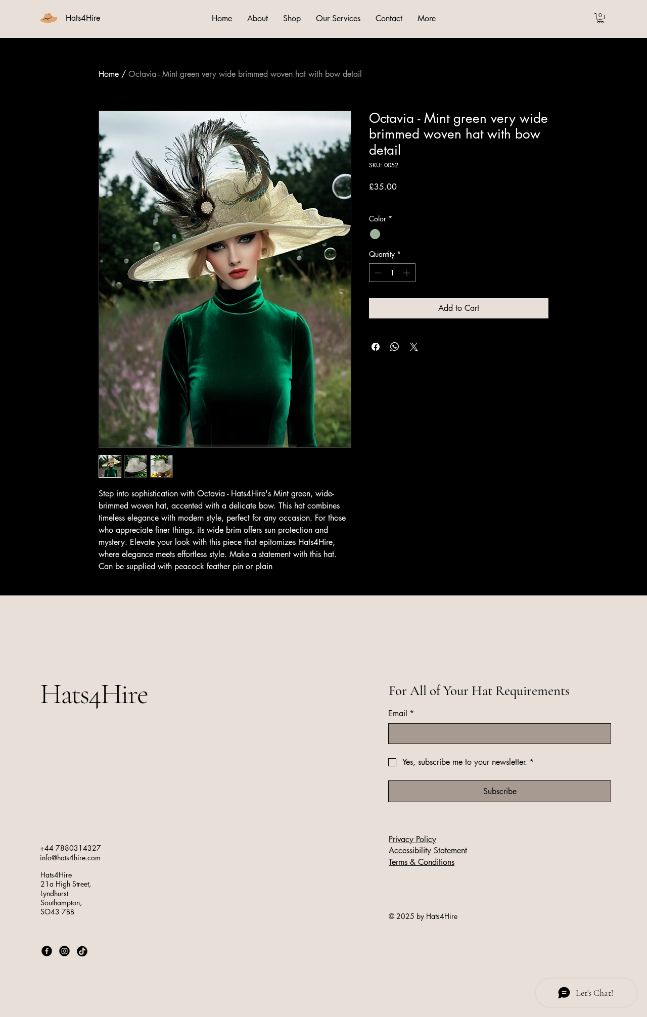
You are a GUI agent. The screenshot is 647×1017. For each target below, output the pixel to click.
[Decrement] (377, 273)
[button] (600, 18)
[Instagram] (64, 951)
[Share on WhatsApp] (395, 347)
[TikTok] (82, 951)
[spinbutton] (392, 273)
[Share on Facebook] (375, 347)
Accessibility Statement (428, 850)
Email (401, 713)
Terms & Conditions (421, 862)
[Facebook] (46, 951)
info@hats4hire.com (70, 857)
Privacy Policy (412, 839)
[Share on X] (414, 347)
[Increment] (407, 273)
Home (109, 74)
